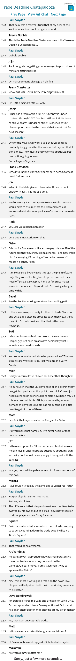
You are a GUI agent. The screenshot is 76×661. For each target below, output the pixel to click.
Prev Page (18, 14)
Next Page (58, 14)
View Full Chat (38, 14)
